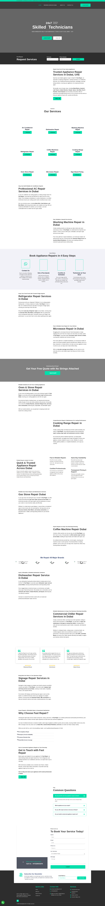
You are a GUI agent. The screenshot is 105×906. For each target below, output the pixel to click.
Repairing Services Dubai (50, 5)
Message (53, 856)
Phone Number (63, 57)
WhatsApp (85, 5)
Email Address (62, 875)
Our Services (54, 851)
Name (52, 834)
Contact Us (70, 5)
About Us (62, 5)
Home (40, 5)
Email (52, 840)
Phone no (53, 845)
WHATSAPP (53, 373)
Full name (49, 57)
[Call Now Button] (3, 902)
